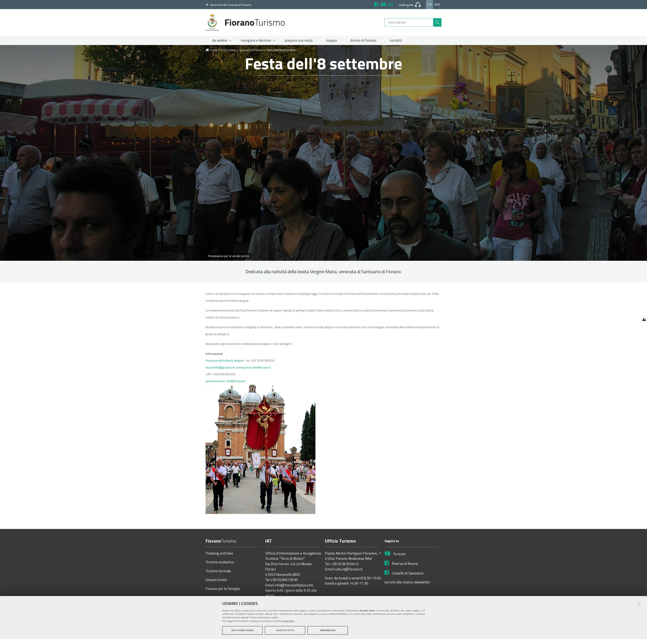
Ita (429, 4)
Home (214, 50)
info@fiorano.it (236, 381)
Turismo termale (218, 571)
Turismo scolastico (220, 562)
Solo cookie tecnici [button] (242, 630)
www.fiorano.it (215, 381)
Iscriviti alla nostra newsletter (407, 582)
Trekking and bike (219, 553)
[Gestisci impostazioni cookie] (644, 319)
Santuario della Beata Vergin (224, 360)
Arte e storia (228, 50)
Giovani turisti (216, 580)
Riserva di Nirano (405, 564)
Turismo (399, 554)
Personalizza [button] (327, 630)
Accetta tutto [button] (285, 630)
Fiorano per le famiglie (223, 589)
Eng (437, 4)
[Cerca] (437, 22)
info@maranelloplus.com (294, 585)
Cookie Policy (287, 621)
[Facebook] (376, 5)
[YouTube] (383, 5)
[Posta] (390, 5)
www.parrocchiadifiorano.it (253, 367)
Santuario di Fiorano (251, 50)
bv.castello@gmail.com (220, 367)
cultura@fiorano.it (348, 569)
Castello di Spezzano (407, 573)
